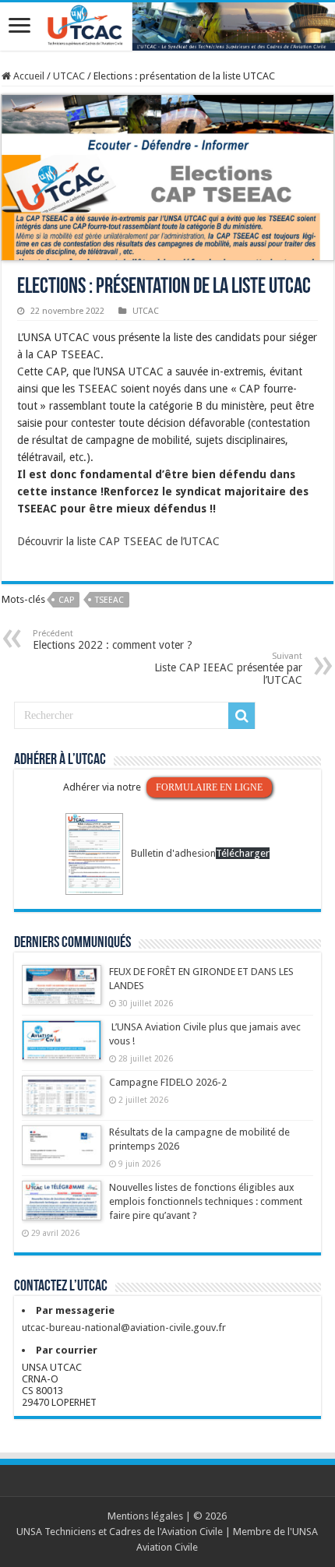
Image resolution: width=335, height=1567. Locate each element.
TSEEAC (109, 600)
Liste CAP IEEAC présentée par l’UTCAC (228, 668)
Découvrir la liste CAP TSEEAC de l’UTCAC (118, 541)
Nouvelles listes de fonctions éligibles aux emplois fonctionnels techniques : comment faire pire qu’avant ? (205, 1201)
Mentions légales (145, 1516)
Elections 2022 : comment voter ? (112, 640)
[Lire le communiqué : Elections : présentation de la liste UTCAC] (167, 177)
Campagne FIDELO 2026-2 (168, 1082)
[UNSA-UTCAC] (167, 26)
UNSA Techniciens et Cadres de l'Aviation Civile (119, 1531)
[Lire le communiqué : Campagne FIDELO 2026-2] (61, 1102)
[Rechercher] (241, 716)
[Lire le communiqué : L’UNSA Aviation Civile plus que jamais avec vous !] (61, 1047)
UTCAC (69, 76)
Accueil (27, 76)
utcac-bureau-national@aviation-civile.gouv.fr (124, 1327)
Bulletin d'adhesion (173, 853)
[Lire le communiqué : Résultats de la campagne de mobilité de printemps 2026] (61, 1152)
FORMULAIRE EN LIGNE (209, 787)
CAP (66, 600)
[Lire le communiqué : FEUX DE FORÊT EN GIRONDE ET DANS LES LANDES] (61, 992)
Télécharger (243, 853)
